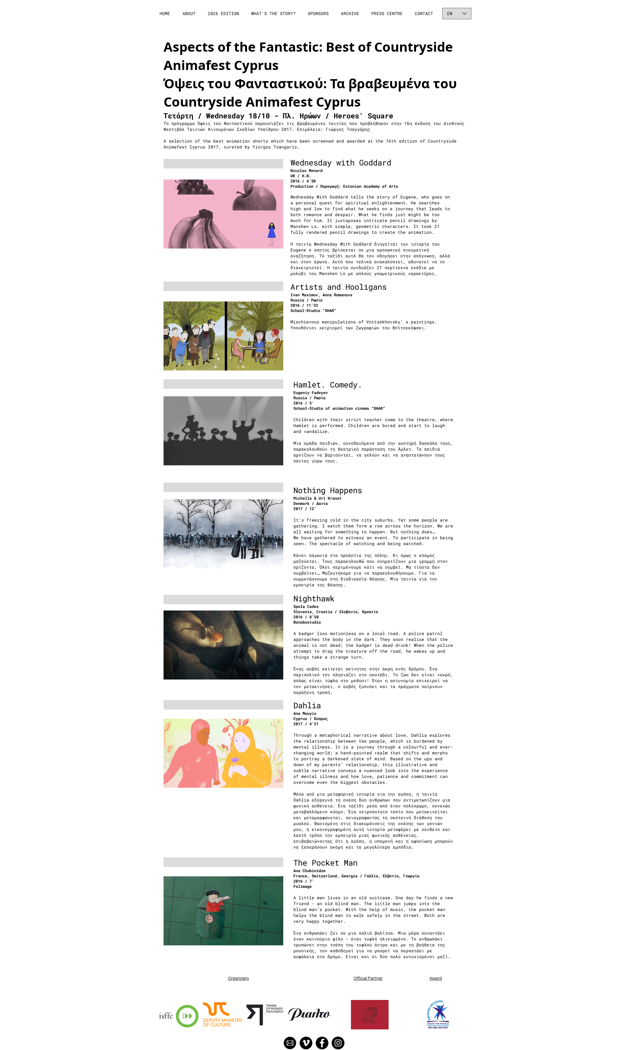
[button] (189, 14)
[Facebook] (322, 1043)
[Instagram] (338, 1043)
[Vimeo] (306, 1043)
